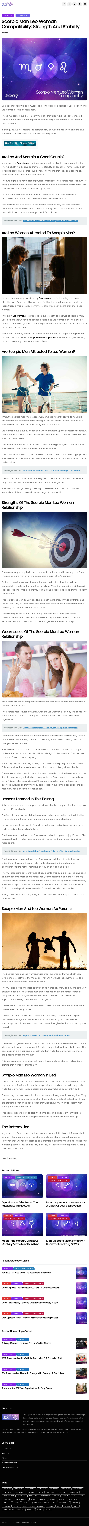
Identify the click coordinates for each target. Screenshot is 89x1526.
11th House (7, 1492)
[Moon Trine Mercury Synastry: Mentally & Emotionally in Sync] (22, 1224)
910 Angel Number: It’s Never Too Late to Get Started (26, 1343)
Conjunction (9, 1496)
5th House (42, 1489)
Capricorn (74, 1492)
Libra (81, 1496)
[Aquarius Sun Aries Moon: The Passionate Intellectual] (22, 1186)
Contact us (6, 1449)
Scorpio (13, 1158)
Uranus (30, 1510)
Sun (58, 1506)
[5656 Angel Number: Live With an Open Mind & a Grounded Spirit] (81, 1358)
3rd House (30, 1489)
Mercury (43, 1499)
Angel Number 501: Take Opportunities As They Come (27, 1388)
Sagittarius (63, 1503)
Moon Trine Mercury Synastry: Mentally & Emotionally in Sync (20, 1242)
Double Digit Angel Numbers (39, 1496)
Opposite (7, 1503)
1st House (7, 1489)
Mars (33, 1499)
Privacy (5, 1458)
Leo (5, 1158)
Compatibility (23, 15)
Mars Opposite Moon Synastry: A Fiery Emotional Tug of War (65, 1242)
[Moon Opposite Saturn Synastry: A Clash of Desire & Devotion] (66, 1186)
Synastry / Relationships (59, 1180)
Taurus (67, 1506)
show (31, 143)
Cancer (62, 1492)
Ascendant (51, 1492)
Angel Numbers (8, 1339)
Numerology (22, 1339)
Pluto (25, 1503)
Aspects (53, 1177)
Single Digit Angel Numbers (33, 1506)
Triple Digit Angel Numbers (13, 1510)
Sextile (16, 1506)
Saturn (75, 1503)
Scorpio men (45, 298)
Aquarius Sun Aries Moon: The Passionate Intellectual (20, 1204)
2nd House (18, 1489)
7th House (54, 1489)
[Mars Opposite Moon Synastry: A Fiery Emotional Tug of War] (66, 1224)
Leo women (19, 315)
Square (50, 1506)
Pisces (16, 1503)
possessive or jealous (44, 337)
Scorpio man (23, 163)
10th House (78, 1489)
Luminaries (7, 1499)
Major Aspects (21, 1499)
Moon (52, 1499)
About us (5, 1453)
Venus (39, 1510)
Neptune (62, 1499)
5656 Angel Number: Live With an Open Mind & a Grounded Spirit (32, 1358)
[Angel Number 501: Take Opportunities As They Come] (81, 1388)
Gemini (56, 1496)
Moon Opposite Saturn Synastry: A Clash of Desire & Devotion (65, 1204)
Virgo (48, 1510)
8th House (66, 1489)
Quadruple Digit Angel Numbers (43, 1503)
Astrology (8, 15)
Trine (76, 1506)
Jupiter (65, 1496)
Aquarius (31, 1492)
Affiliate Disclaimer (9, 1463)
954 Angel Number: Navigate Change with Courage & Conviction (33, 1373)
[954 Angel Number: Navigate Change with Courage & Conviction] (81, 1373)
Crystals (21, 1496)
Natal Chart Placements (26, 1177)
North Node (73, 1499)
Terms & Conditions (10, 1468)
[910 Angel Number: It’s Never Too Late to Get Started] (81, 1343)
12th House (19, 1492)
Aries (41, 1492)
